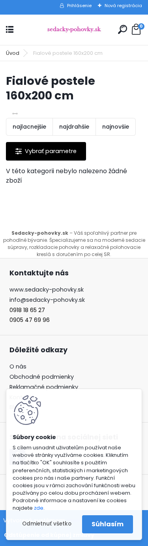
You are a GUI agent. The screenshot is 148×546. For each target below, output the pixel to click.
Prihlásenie (79, 5)
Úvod (12, 53)
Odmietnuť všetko (46, 523)
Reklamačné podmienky (43, 387)
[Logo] (74, 30)
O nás (17, 366)
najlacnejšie (29, 127)
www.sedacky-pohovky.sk (46, 290)
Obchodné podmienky (41, 377)
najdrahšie (74, 127)
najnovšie (115, 127)
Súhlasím (108, 524)
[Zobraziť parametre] (46, 151)
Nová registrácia (123, 5)
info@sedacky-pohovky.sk (47, 300)
